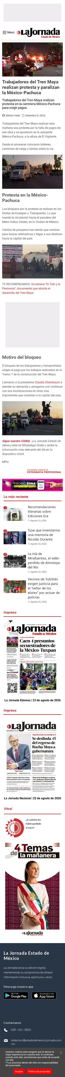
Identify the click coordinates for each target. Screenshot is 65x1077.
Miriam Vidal (13, 115)
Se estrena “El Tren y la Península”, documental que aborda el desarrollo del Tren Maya (31, 288)
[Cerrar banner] (61, 1053)
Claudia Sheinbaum (47, 382)
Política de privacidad (39, 1071)
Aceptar (19, 1071)
